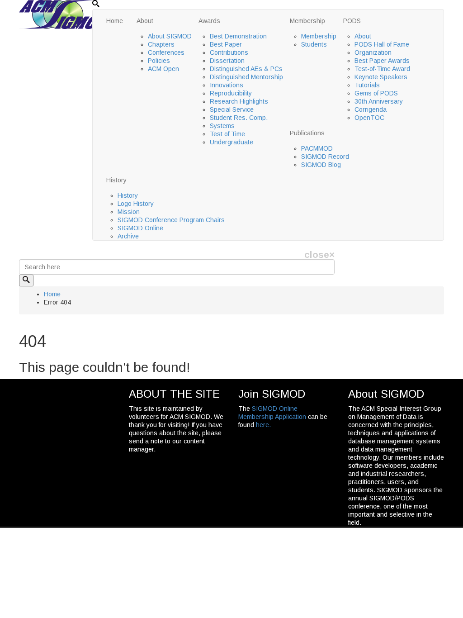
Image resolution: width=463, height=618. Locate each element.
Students (314, 44)
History (116, 180)
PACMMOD (317, 148)
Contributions (229, 52)
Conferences (166, 52)
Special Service (232, 109)
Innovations (226, 85)
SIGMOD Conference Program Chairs (171, 219)
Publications (307, 133)
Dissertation (227, 60)
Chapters (161, 44)
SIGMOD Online (140, 228)
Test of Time (227, 134)
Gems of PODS (376, 93)
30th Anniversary (378, 101)
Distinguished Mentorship (246, 77)
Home (114, 20)
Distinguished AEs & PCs (246, 68)
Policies (159, 60)
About (145, 20)
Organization (373, 52)
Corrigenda (370, 109)
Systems (222, 125)
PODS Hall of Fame (381, 44)
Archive (128, 236)
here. (263, 424)
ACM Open (163, 68)
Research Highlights (239, 101)
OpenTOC (369, 117)
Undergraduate (231, 142)
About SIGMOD (170, 36)
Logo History (136, 203)
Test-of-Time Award (382, 68)
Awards (209, 20)
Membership (307, 20)
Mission (129, 211)
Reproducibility (231, 93)
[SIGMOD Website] (64, 14)
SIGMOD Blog (321, 164)
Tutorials (367, 85)
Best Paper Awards (382, 60)
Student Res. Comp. (239, 117)
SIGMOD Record (325, 156)
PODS (352, 20)
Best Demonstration (238, 36)
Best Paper (226, 44)
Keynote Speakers (380, 77)
